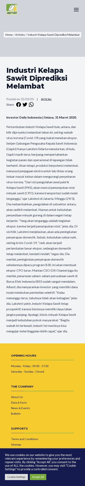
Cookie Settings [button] (16, 477)
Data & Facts (19, 402)
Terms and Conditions (24, 439)
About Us (17, 397)
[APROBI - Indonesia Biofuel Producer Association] (11, 9)
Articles (46, 99)
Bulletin (16, 413)
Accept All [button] (38, 477)
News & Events (20, 408)
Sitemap (16, 444)
